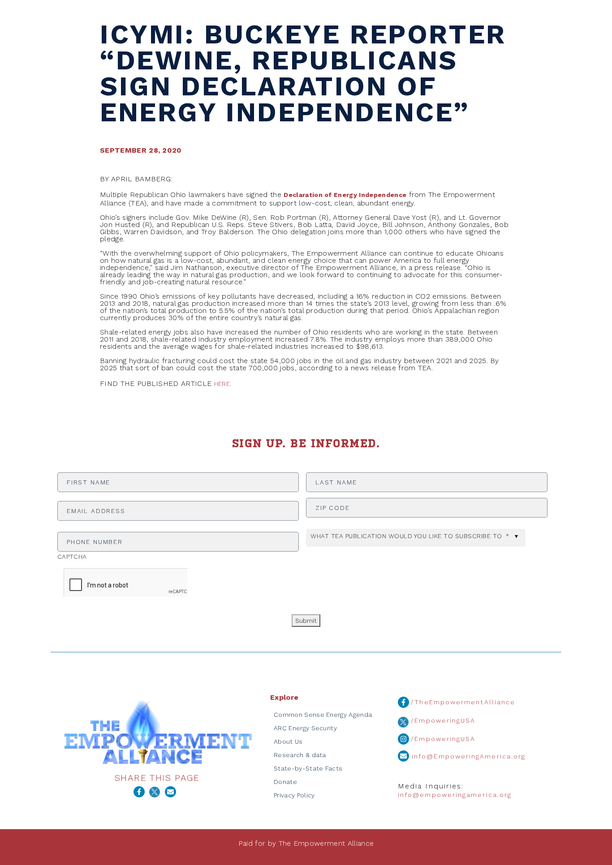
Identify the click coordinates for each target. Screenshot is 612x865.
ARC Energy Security (305, 728)
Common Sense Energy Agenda (323, 714)
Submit (306, 620)
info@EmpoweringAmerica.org (467, 756)
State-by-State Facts (308, 768)
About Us (288, 741)
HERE (222, 383)
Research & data (300, 754)
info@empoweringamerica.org (455, 794)
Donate (285, 781)
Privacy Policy (294, 795)
